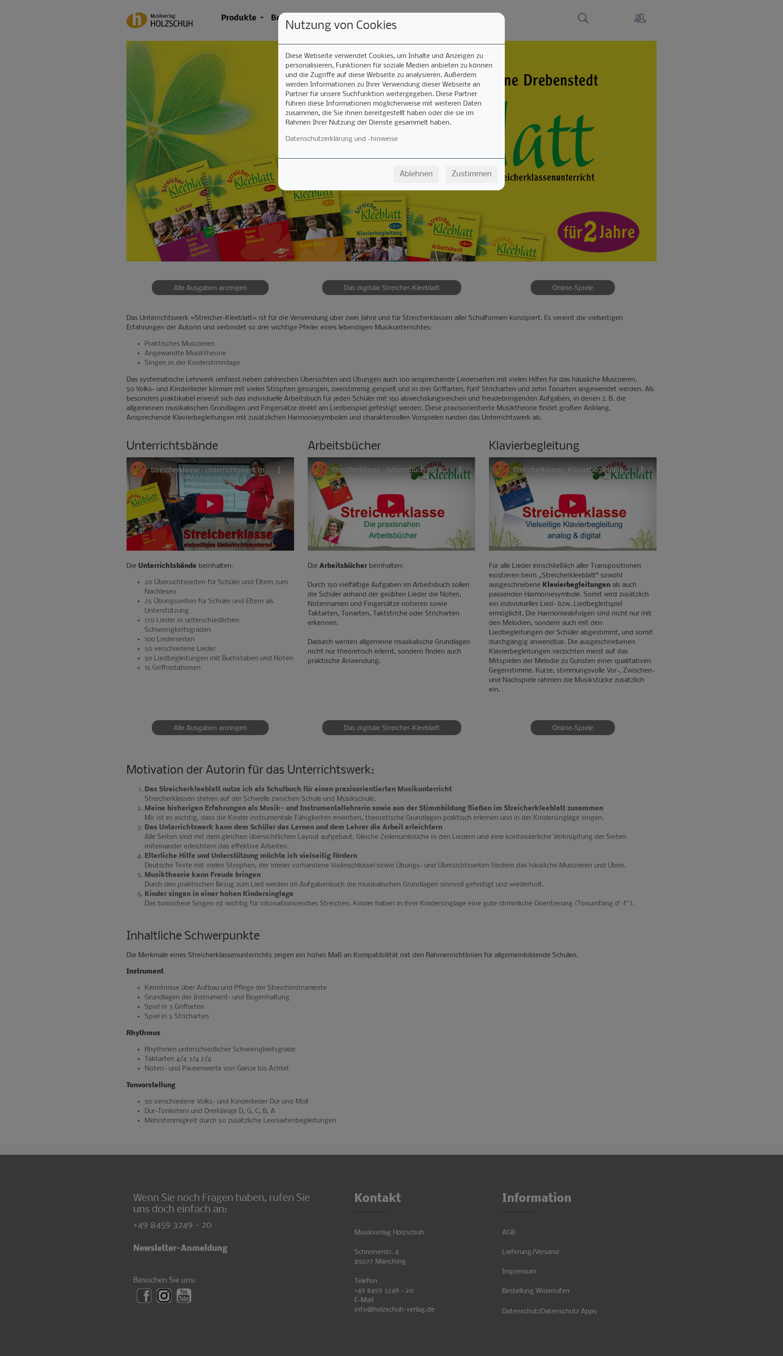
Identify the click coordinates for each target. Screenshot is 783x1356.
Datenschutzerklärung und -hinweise (341, 139)
